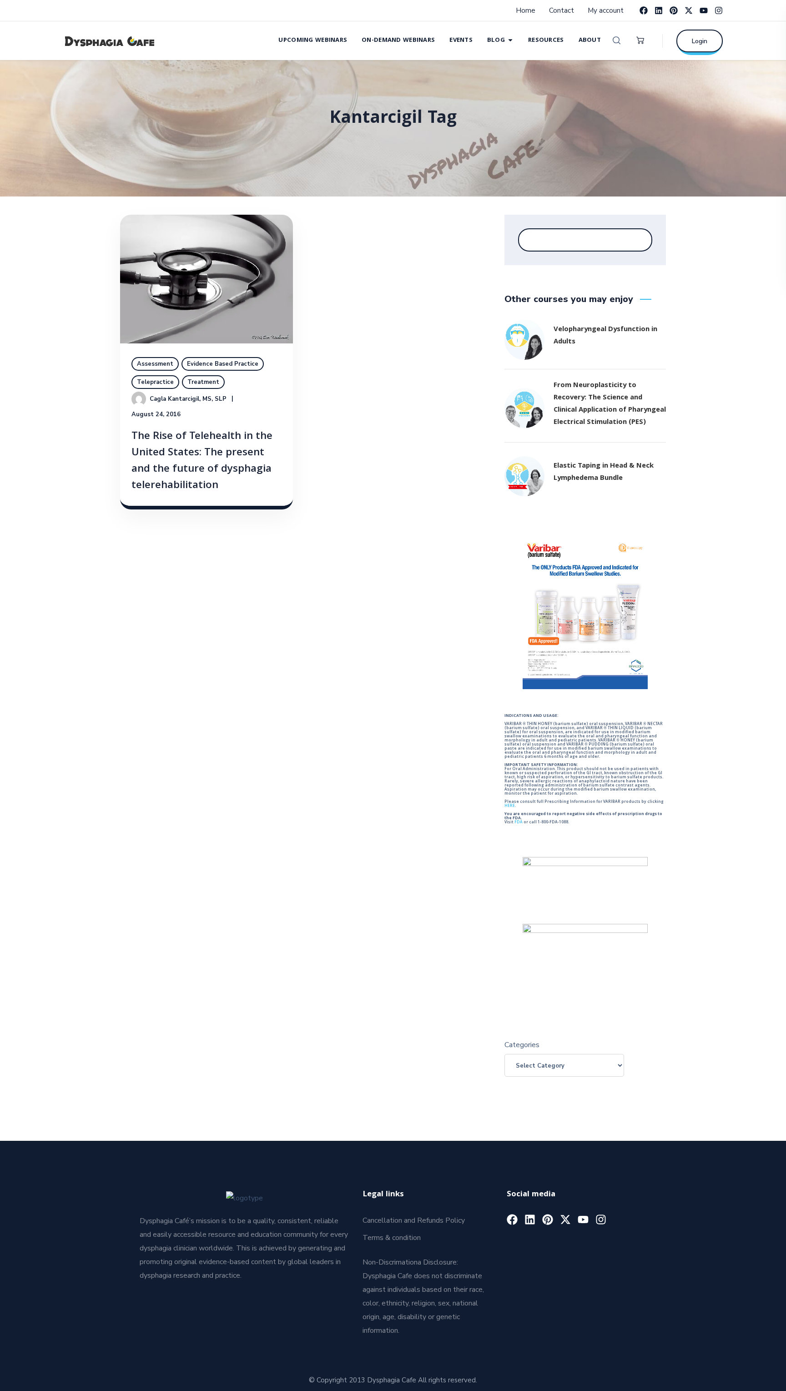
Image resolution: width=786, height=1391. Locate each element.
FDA (518, 822)
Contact (561, 10)
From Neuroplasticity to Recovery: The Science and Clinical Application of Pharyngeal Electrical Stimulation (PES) (610, 404)
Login (699, 41)
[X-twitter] (689, 10)
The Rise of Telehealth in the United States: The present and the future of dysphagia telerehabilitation (201, 461)
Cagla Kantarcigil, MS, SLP (188, 399)
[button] (616, 40)
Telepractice (155, 382)
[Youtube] (704, 10)
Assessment (155, 364)
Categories (521, 1045)
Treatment (203, 382)
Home (525, 10)
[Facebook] (644, 10)
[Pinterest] (674, 10)
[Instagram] (719, 10)
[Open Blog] (510, 40)
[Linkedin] (659, 10)
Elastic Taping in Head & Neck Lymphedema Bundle (604, 472)
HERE (509, 806)
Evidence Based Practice (222, 364)
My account (606, 10)
